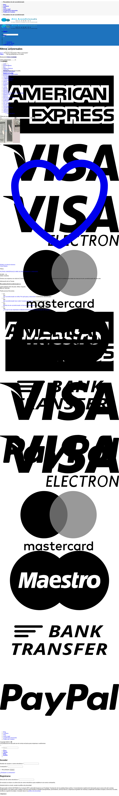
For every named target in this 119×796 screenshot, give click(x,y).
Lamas (5, 87)
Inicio (5, 27)
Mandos (5, 88)
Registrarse (3, 793)
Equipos (5, 84)
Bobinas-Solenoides (9, 71)
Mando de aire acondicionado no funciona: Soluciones (18, 305)
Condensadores (7, 80)
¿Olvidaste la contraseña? (7, 772)
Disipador (6, 83)
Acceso (12, 769)
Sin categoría (7, 103)
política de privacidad (34, 791)
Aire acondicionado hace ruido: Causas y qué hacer (18, 301)
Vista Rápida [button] (3, 266)
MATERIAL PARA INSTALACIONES (13, 93)
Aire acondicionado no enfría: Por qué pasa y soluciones (19, 296)
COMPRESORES (8, 78)
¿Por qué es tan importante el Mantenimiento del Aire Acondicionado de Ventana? (26, 309)
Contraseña (4, 766)
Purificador (6, 100)
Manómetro (6, 91)
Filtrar (32, 118)
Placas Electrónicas (9, 97)
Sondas (5, 104)
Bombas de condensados (10, 74)
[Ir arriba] (0, 745)
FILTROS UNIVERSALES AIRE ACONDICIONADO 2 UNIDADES (19, 271)
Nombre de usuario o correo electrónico (11, 763)
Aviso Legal (6, 9)
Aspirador (6, 70)
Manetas (5, 90)
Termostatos (6, 106)
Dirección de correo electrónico (9, 779)
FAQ (4, 7)
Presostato (6, 99)
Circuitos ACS (10, 113)
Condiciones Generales (10, 10)
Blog (4, 4)
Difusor (5, 81)
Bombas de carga (8, 72)
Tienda (5, 31)
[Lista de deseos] (0, 144)
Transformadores (8, 107)
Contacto (6, 6)
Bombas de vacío (8, 75)
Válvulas (5, 110)
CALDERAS (6, 77)
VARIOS (5, 112)
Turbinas (5, 109)
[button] (4, 44)
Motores (5, 96)
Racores (5, 102)
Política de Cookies (9, 12)
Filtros (5, 86)
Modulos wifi (6, 94)
